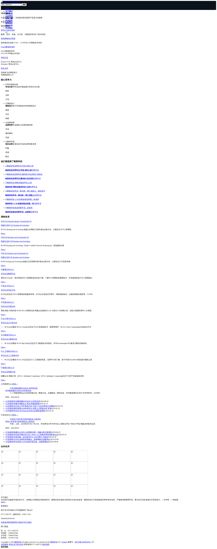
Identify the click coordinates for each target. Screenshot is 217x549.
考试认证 (4, 58)
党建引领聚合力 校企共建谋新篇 (27, 404)
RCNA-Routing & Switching (18, 225)
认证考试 (9, 16)
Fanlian (64, 542)
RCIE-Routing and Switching (18, 257)
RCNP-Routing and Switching (19, 241)
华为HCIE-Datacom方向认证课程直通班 (29, 411)
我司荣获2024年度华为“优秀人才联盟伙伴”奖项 (33, 408)
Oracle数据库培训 (8, 47)
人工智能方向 (13, 355)
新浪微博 (11, 522)
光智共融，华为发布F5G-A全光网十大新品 (31, 437)
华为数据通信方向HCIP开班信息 (18, 391)
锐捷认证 (4, 225)
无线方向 (11, 306)
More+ (3, 234)
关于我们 (9, 11)
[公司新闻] (9, 401)
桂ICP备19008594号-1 (83, 542)
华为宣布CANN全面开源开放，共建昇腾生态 (32, 442)
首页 (7, 9)
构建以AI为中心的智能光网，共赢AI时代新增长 (33, 432)
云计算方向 (12, 323)
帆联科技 (18, 542)
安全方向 (11, 290)
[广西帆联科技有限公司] (11, 2)
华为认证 (4, 274)
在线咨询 (4, 522)
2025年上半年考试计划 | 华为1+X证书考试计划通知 (34, 406)
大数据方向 (12, 339)
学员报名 (9, 28)
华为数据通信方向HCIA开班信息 (27, 401)
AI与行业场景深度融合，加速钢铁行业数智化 (32, 439)
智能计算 (11, 372)
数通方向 (11, 274)
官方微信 (19, 522)
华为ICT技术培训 (8, 30)
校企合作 (4, 68)
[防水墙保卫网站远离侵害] (93, 542)
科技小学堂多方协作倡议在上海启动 (19, 421)
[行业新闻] (9, 432)
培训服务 (4, 544)
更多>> (15, 384)
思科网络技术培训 (8, 38)
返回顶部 (45, 544)
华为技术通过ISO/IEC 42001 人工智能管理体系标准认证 (36, 435)
